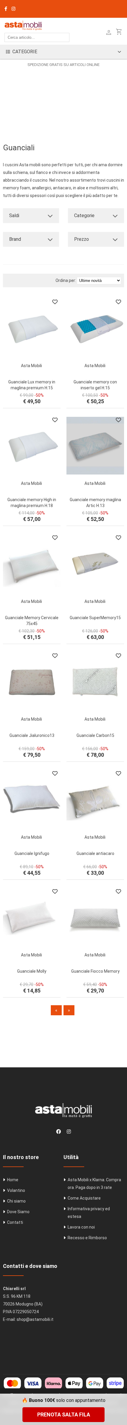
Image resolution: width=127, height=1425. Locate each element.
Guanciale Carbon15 (95, 735)
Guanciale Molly (31, 971)
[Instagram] (13, 9)
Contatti (15, 1222)
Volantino (16, 1190)
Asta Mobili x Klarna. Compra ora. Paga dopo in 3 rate (94, 1183)
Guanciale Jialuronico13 (31, 735)
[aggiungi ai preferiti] (55, 301)
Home (12, 1179)
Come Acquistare (84, 1198)
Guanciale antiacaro (95, 853)
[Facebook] (5, 9)
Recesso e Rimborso (87, 1237)
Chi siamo (16, 1201)
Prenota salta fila (63, 1414)
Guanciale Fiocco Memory (95, 971)
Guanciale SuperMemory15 (95, 617)
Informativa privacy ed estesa (89, 1212)
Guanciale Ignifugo (31, 853)
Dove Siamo (18, 1211)
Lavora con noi (81, 1227)
